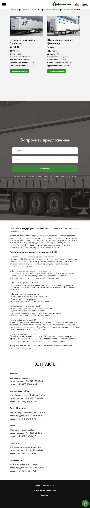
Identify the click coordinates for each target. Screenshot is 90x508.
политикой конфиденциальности (45, 373)
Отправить (45, 362)
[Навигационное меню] (4, 4)
